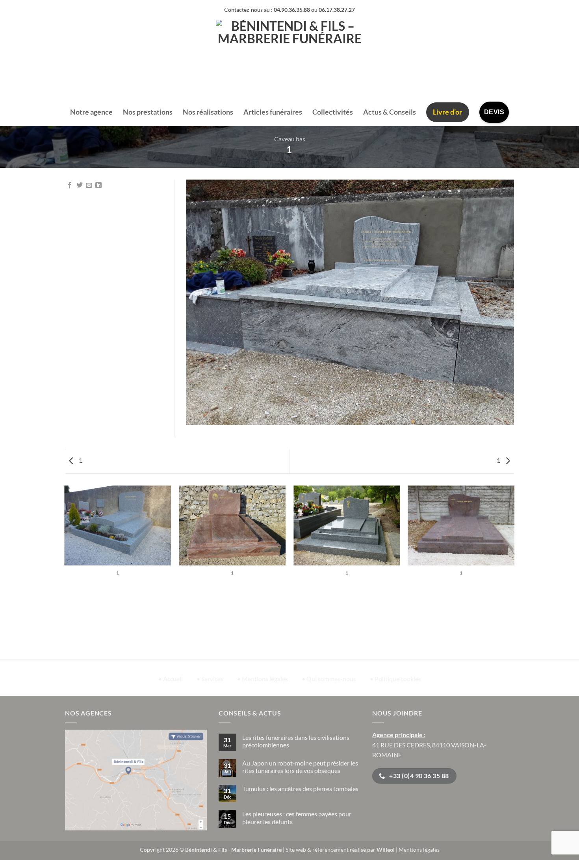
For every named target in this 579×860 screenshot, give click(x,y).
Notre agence (91, 112)
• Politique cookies (395, 678)
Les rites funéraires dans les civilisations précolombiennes (295, 741)
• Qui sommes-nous (329, 678)
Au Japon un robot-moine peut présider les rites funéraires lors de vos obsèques (300, 766)
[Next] (514, 572)
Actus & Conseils (389, 112)
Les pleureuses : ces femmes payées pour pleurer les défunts (296, 817)
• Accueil (170, 678)
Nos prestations (148, 112)
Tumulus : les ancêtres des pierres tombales (300, 788)
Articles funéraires (272, 112)
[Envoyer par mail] (89, 185)
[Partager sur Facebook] (70, 185)
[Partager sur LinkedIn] (98, 185)
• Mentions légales (262, 678)
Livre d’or (447, 112)
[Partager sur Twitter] (79, 185)
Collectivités (332, 112)
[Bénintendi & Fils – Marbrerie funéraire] (290, 59)
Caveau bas (289, 139)
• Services (210, 678)
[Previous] (65, 572)
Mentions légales (419, 849)
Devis (494, 112)
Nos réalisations (208, 112)
